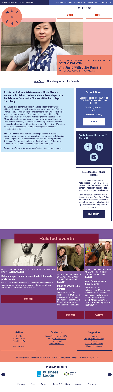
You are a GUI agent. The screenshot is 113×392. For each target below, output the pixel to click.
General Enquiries (56, 343)
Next (110, 374)
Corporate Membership (94, 338)
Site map (92, 384)
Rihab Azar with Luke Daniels (68, 287)
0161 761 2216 (60, 336)
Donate (94, 336)
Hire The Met (56, 341)
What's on (39, 81)
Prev (3, 374)
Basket (90, 2)
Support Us (68, 2)
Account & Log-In (80, 2)
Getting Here (18, 346)
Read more (28, 299)
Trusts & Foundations (94, 343)
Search (97, 2)
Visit (70, 15)
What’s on (84, 8)
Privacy (44, 384)
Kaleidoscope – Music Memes (42, 92)
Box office (11, 2)
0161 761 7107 (59, 338)
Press (33, 384)
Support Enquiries (94, 346)
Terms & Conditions (61, 384)
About (98, 15)
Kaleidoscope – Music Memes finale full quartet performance (27, 278)
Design (90, 357)
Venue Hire (58, 2)
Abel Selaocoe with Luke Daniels (95, 283)
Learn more (93, 214)
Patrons (94, 341)
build (97, 357)
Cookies (78, 384)
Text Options (106, 2)
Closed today (28, 2)
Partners (21, 384)
